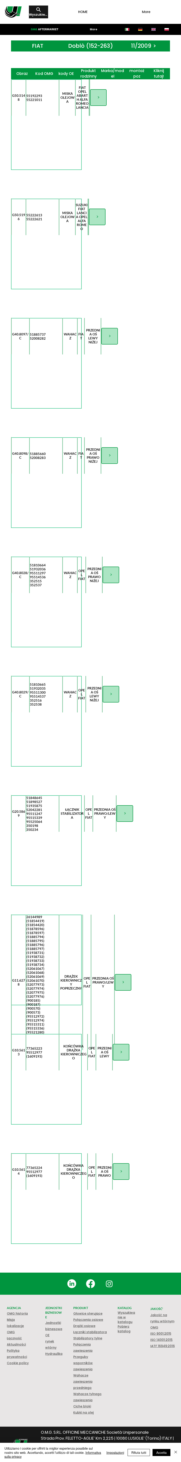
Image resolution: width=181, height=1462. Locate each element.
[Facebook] (90, 1283)
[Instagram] (109, 1283)
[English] (153, 29)
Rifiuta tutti (138, 1452)
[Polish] (166, 29)
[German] (140, 29)
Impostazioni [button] (115, 1452)
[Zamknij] (175, 1452)
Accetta (161, 1452)
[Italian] (127, 29)
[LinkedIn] (71, 1283)
